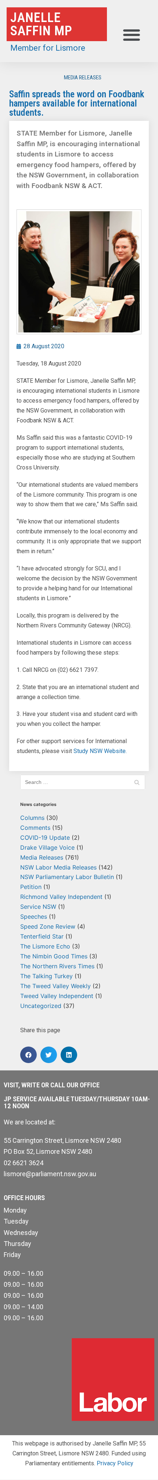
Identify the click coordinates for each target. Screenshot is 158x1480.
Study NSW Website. (100, 751)
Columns (32, 817)
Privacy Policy (115, 1463)
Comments (35, 827)
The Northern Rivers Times (57, 966)
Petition (31, 886)
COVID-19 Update (45, 837)
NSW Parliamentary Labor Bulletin (67, 877)
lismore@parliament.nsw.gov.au (50, 1174)
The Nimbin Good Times (53, 956)
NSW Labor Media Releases (58, 867)
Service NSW (38, 906)
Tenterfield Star (42, 936)
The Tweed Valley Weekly (55, 986)
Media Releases (82, 77)
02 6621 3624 (23, 1163)
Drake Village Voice (47, 847)
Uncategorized (40, 1005)
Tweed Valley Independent (56, 996)
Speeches (33, 916)
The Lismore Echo (45, 946)
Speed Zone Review (47, 926)
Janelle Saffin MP (41, 24)
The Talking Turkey (46, 976)
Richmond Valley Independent (61, 896)
